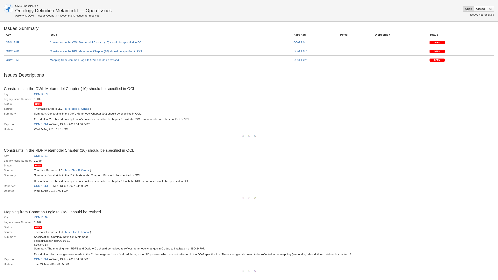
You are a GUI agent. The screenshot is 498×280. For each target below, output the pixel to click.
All (490, 8)
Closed (480, 8)
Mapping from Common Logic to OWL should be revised (84, 59)
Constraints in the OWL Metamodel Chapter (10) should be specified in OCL (96, 42)
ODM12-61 (12, 51)
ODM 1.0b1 (301, 42)
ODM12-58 (12, 59)
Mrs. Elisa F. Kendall (77, 108)
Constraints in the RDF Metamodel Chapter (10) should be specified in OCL (96, 51)
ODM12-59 (12, 42)
